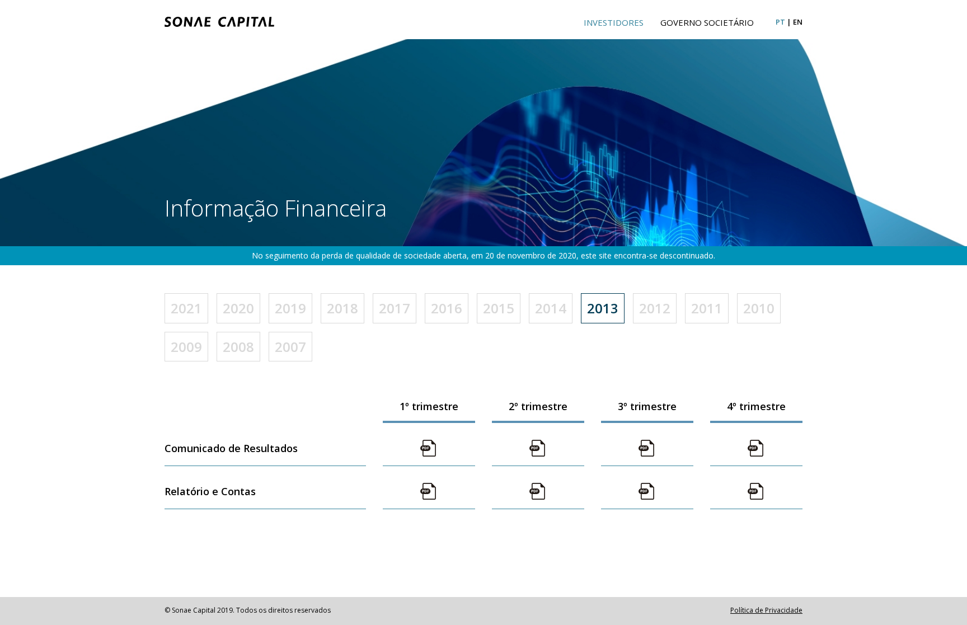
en (797, 22)
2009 (186, 346)
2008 (238, 346)
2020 (238, 308)
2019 (290, 308)
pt (780, 22)
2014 (550, 308)
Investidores (614, 22)
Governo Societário (707, 22)
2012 (654, 308)
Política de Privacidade (766, 610)
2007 (290, 346)
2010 (758, 308)
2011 (706, 308)
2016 (446, 308)
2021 (186, 308)
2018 (342, 308)
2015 (498, 308)
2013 (602, 308)
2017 (394, 308)
